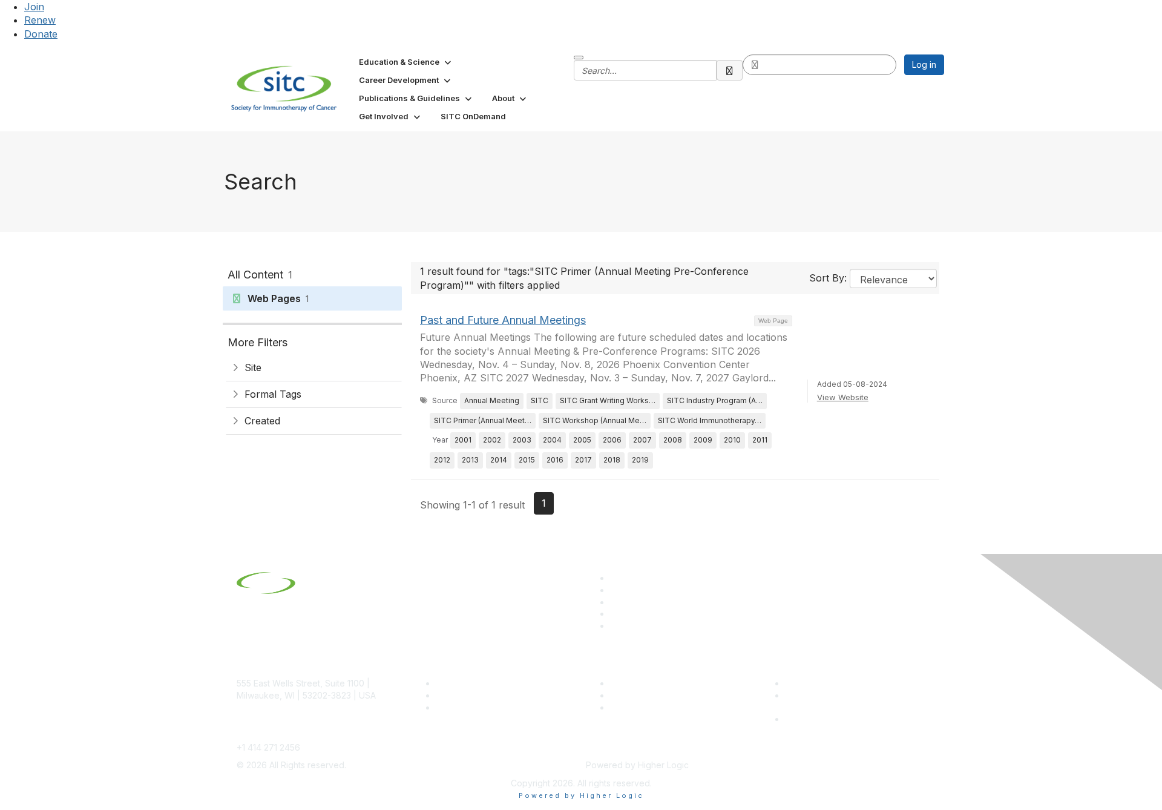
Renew (40, 20)
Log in (924, 64)
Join (34, 7)
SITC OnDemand (643, 707)
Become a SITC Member (485, 683)
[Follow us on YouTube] (615, 613)
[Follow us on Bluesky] (615, 590)
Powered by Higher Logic (581, 795)
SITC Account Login (475, 707)
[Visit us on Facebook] (615, 626)
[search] (730, 70)
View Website (842, 397)
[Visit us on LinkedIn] (615, 578)
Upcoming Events (645, 695)
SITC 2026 (457, 695)
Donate (40, 34)
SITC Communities (646, 683)
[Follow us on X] (615, 602)
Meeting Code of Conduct (837, 683)
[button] (406, 62)
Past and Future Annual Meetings (503, 320)
